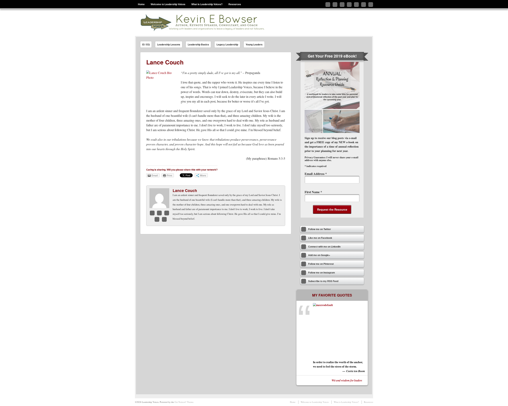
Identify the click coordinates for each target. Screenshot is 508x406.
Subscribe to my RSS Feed (370, 4)
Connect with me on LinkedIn (342, 4)
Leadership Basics (198, 44)
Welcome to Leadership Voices (168, 4)
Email (157, 219)
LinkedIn (166, 213)
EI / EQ (146, 44)
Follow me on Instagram (363, 4)
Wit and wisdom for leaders (347, 380)
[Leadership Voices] (202, 22)
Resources (234, 4)
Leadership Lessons (168, 44)
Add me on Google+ (349, 4)
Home (141, 4)
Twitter (159, 213)
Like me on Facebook (335, 4)
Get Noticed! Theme (184, 401)
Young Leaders (254, 44)
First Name (313, 192)
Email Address (316, 173)
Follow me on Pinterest (356, 4)
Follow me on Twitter (327, 4)
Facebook (152, 213)
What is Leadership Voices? (206, 4)
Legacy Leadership (227, 44)
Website (164, 219)
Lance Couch (185, 190)
